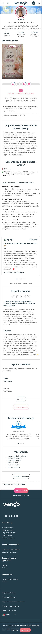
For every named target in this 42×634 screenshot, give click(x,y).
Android (4, 568)
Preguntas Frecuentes (9, 533)
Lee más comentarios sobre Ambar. (21, 283)
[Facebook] (6, 516)
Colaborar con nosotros (9, 552)
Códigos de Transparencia (10, 606)
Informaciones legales (9, 597)
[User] (39, 3)
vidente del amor (14, 467)
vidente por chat (14, 465)
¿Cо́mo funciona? (7, 530)
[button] (18, 443)
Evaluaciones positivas (35, 34)
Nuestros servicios (8, 538)
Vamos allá (25, 630)
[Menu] (2, 3)
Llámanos (10, 579)
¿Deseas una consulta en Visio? (14, 115)
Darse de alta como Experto (11, 549)
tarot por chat (13, 463)
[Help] (33, 3)
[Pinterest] (17, 516)
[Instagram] (9, 516)
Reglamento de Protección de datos (13, 602)
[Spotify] (14, 516)
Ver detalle (5, 175)
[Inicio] (21, 3)
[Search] (7, 3)
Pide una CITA (20, 491)
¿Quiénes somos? (7, 527)
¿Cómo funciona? (9, 111)
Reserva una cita (21, 407)
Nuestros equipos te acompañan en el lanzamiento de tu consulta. (20, 107)
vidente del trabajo (14, 458)
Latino (8, 615)
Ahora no (14, 630)
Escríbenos (5, 582)
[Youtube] (11, 516)
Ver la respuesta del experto (14, 272)
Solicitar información (21, 476)
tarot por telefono (14, 460)
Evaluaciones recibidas (21, 34)
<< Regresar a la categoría (13, 484)
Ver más (20, 399)
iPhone (4, 565)
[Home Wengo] (11, 504)
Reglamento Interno (8, 593)
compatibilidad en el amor (17, 456)
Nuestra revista (7, 535)
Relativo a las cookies (9, 611)
